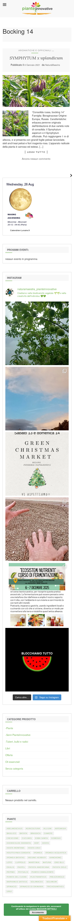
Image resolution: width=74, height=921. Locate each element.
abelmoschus (14, 828)
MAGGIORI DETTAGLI (47, 909)
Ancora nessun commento (36, 158)
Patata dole (60, 867)
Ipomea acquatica (55, 853)
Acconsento (38, 912)
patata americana (39, 867)
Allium (47, 828)
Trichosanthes (55, 886)
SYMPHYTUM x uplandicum (36, 58)
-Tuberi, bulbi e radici (16, 741)
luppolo (20, 862)
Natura (47, 862)
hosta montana (15, 848)
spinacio (12, 886)
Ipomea (38, 853)
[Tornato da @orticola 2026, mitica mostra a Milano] (37, 398)
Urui (9, 891)
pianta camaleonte (42, 872)
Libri (7, 748)
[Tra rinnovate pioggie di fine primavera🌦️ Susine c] (37, 333)
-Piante (9, 728)
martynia (34, 862)
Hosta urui (34, 848)
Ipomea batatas (15, 857)
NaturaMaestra (52, 64)
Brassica (36, 833)
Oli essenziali (12, 761)
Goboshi (56, 838)
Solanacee (37, 882)
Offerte (9, 755)
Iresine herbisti (37, 857)
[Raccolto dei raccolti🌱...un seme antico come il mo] (37, 529)
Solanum (51, 882)
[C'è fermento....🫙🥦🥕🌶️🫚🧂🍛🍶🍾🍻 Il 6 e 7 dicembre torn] (37, 594)
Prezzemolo (57, 877)
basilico (11, 833)
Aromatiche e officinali (34, 50)
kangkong (55, 857)
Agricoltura (33, 828)
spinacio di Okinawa (31, 886)
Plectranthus (38, 877)
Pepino (11, 872)
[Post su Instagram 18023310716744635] (37, 659)
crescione (13, 838)
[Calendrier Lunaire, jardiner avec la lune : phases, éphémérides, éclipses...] (20, 206)
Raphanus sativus (17, 882)
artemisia (60, 828)
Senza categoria (14, 768)
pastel (21, 867)
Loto (9, 862)
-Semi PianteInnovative (17, 735)
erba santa (41, 838)
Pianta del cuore (17, 877)
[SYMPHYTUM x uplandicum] (36, 91)
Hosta (45, 843)
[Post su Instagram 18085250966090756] (37, 464)
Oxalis (10, 867)
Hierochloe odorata (19, 843)
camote (48, 833)
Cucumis (27, 838)
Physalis (23, 872)
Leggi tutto (36, 152)
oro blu (59, 862)
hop (36, 843)
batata (23, 833)
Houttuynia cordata (18, 853)
